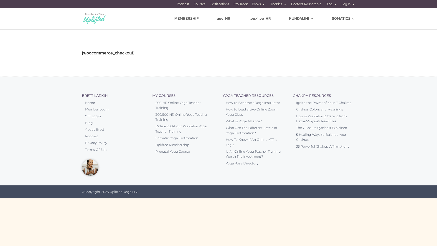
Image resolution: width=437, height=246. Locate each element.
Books (256, 4)
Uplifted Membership (172, 145)
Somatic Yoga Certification (176, 138)
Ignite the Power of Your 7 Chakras (323, 103)
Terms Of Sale (96, 150)
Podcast (183, 4)
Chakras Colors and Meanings (319, 109)
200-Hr (223, 19)
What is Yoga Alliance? (244, 121)
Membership (186, 19)
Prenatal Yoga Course (172, 151)
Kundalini (299, 19)
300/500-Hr (260, 19)
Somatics (341, 19)
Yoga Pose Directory (242, 163)
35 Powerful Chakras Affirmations (322, 146)
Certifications (219, 4)
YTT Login (93, 116)
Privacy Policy (96, 143)
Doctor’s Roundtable (306, 4)
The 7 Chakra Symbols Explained (321, 128)
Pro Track (241, 4)
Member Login (97, 109)
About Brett (94, 129)
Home (90, 103)
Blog (329, 4)
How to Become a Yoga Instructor (253, 103)
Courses (199, 4)
